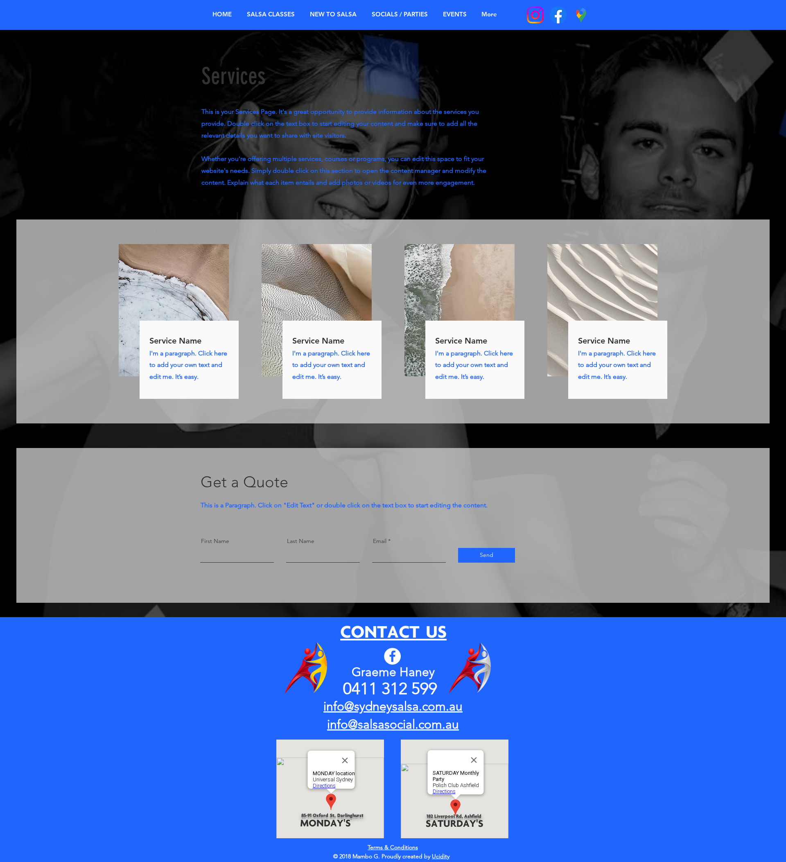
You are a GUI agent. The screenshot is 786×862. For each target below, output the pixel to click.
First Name (215, 541)
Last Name (300, 541)
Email (379, 541)
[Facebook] (392, 656)
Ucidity (440, 856)
